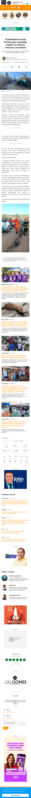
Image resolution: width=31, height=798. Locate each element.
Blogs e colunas (8, 572)
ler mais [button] (21, 791)
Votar (6, 728)
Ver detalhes (15, 662)
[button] (11, 665)
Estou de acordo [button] (15, 795)
